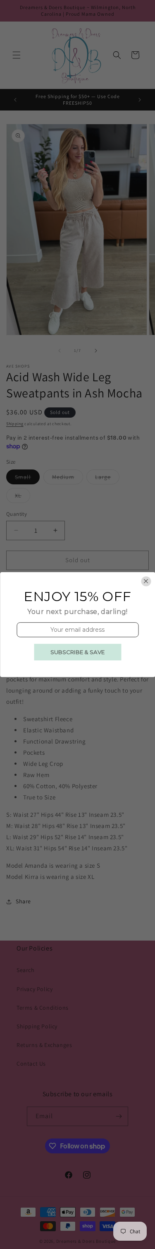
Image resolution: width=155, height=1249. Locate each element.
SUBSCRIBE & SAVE (77, 652)
